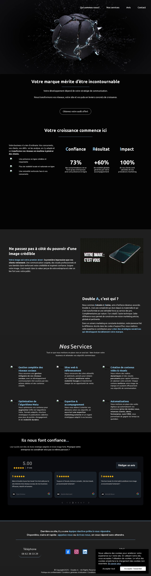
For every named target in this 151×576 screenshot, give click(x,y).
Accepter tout (109, 568)
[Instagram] (76, 551)
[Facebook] (68, 551)
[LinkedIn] (85, 551)
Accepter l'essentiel (133, 568)
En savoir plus (114, 563)
